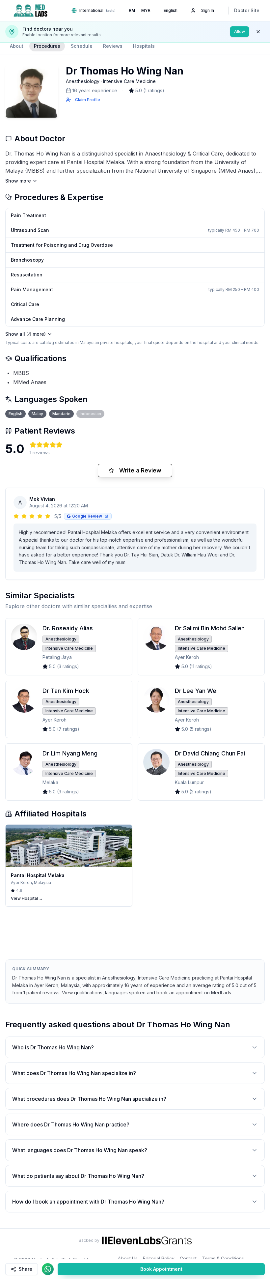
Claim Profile (87, 99)
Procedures (47, 46)
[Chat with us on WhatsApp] (48, 1269)
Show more (18, 181)
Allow (239, 31)
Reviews (112, 46)
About (16, 46)
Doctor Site (246, 10)
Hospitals (144, 46)
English (170, 10)
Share (25, 1269)
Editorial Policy (159, 1258)
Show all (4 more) (25, 334)
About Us (128, 1258)
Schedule (82, 46)
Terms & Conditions (223, 1258)
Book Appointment (161, 1269)
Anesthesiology (82, 81)
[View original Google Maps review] (107, 516)
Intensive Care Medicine (129, 81)
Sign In (207, 10)
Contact (188, 1258)
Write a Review (140, 470)
